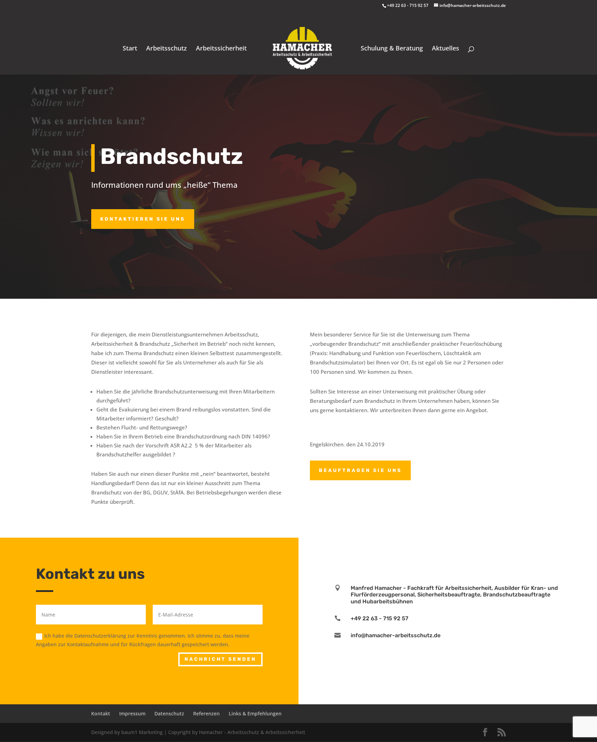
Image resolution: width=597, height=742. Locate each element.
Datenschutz (169, 713)
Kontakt (100, 713)
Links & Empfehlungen (255, 713)
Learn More (448, 574)
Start (130, 49)
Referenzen (206, 713)
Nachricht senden (220, 659)
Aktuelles (445, 49)
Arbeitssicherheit (221, 49)
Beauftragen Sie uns (360, 470)
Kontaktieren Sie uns (142, 219)
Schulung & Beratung (392, 49)
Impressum (132, 713)
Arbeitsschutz (166, 49)
